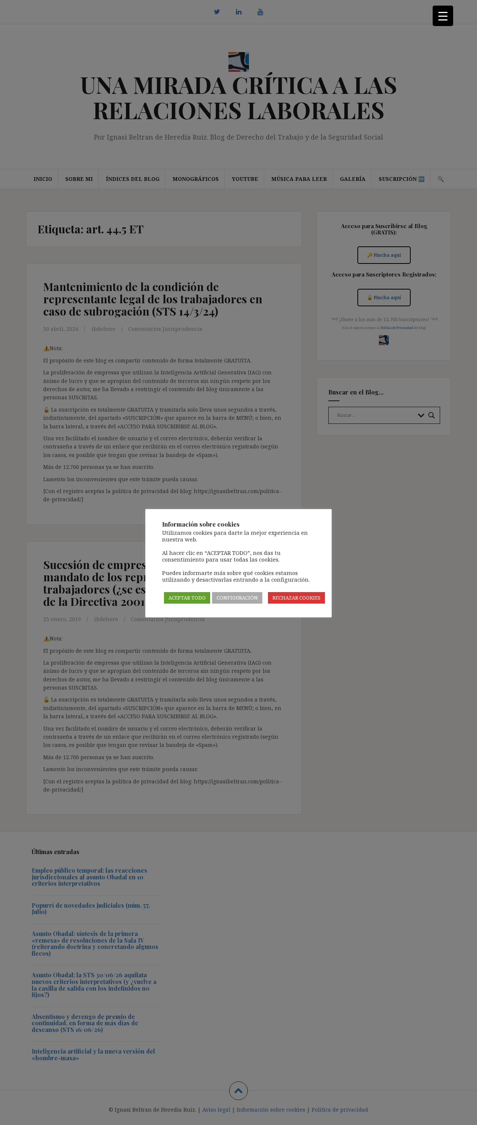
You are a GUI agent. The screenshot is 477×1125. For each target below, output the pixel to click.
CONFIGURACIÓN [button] (237, 597)
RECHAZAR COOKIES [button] (296, 597)
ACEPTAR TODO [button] (187, 597)
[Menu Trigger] (443, 16)
